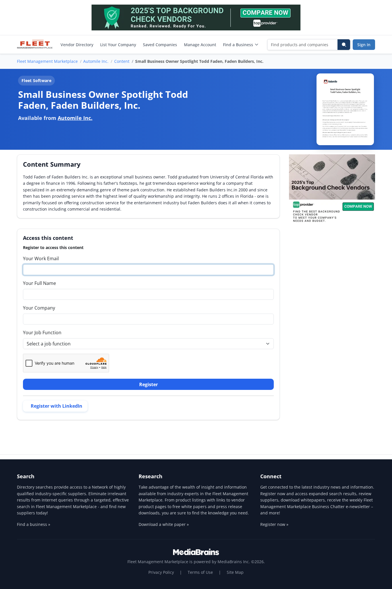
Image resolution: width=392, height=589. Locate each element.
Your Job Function (42, 332)
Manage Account (200, 44)
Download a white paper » (164, 524)
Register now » (274, 524)
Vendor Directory (77, 44)
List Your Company (118, 44)
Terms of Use (200, 572)
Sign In (363, 44)
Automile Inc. (95, 61)
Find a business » (33, 524)
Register (148, 384)
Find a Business (238, 44)
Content (121, 61)
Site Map (235, 572)
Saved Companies (160, 44)
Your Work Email (41, 258)
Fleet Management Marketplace (47, 61)
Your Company (39, 308)
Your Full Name (39, 283)
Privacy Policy (161, 572)
